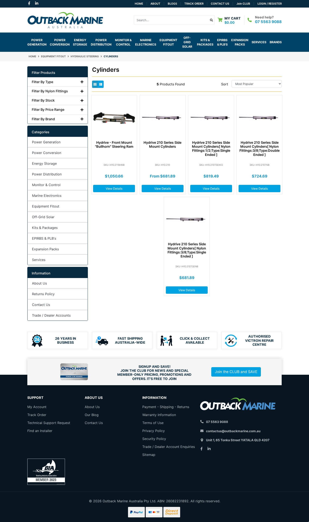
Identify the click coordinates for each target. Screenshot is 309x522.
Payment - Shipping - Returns (165, 407)
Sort (224, 84)
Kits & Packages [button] (205, 42)
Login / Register (270, 3)
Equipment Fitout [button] (168, 42)
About (155, 3)
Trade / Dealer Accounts (51, 315)
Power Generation (46, 142)
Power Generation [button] (36, 42)
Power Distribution (47, 174)
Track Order (193, 3)
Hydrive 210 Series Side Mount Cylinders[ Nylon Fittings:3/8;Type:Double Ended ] (259, 148)
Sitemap (148, 455)
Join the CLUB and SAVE (236, 371)
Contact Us (220, 3)
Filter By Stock (43, 100)
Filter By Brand (43, 119)
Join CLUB (243, 3)
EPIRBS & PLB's (222, 42)
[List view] (101, 84)
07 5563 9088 (268, 22)
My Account (36, 407)
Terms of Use (153, 423)
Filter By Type (42, 82)
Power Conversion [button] (60, 42)
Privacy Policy (153, 431)
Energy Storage (44, 163)
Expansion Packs (239, 42)
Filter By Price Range (48, 110)
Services (259, 42)
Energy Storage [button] (80, 42)
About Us (39, 283)
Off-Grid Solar (43, 217)
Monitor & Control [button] (123, 42)
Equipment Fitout (45, 206)
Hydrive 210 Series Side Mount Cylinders (162, 144)
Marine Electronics (46, 195)
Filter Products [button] (43, 73)
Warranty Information (159, 415)
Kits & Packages (45, 228)
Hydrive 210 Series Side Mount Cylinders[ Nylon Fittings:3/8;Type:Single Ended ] (187, 250)
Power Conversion (46, 153)
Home (139, 3)
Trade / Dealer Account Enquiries (168, 447)
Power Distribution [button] (101, 42)
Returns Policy (43, 294)
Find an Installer (39, 431)
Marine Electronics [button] (145, 42)
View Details (114, 188)
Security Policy (154, 439)
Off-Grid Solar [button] (187, 42)
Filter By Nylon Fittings (50, 91)
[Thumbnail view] (95, 84)
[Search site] (211, 20)
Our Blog (92, 415)
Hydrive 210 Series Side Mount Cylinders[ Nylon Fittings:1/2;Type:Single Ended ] (211, 148)
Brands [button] (276, 42)
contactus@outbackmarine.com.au (233, 431)
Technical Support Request (48, 423)
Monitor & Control (46, 185)
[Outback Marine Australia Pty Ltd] (65, 19)
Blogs (172, 3)
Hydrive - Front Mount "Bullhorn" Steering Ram (114, 144)
